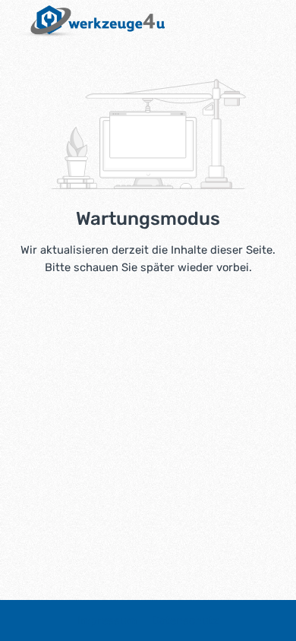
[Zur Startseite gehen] (90, 21)
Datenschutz (185, 620)
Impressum (108, 620)
